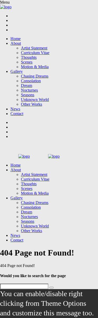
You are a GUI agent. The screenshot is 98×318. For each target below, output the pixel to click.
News (15, 109)
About (15, 43)
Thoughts (29, 57)
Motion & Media (35, 67)
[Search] (51, 287)
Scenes (26, 62)
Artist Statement (34, 48)
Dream (26, 85)
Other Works (31, 104)
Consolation (31, 81)
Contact (16, 113)
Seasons (27, 95)
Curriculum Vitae (35, 52)
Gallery (16, 71)
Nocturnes (29, 90)
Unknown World (35, 99)
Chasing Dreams (34, 76)
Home (15, 38)
